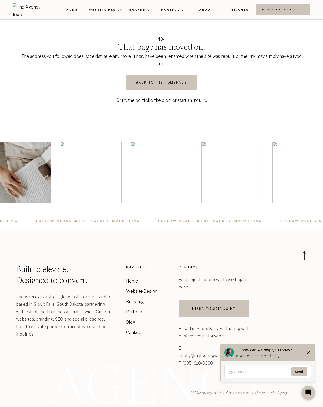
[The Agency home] (28, 9)
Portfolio (172, 9)
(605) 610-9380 (198, 363)
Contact (133, 332)
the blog (162, 100)
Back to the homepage (161, 82)
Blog (130, 322)
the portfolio (140, 100)
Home (72, 9)
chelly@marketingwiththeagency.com (215, 355)
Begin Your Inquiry (283, 9)
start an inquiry (192, 100)
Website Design (106, 9)
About (206, 9)
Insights (239, 9)
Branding (139, 9)
